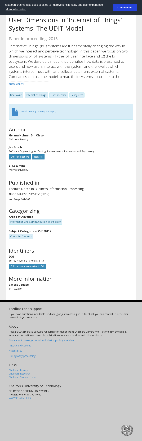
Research (38, 156)
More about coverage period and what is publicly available (41, 340)
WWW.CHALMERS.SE (20, 398)
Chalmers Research (19, 373)
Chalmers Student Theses (23, 377)
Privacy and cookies (20, 345)
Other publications (20, 156)
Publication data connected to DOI (28, 266)
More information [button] (16, 9)
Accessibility (15, 350)
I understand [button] (124, 7)
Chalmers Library (18, 370)
